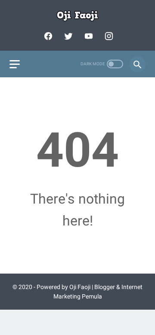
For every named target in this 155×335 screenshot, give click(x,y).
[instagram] (108, 36)
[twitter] (67, 36)
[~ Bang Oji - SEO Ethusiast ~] (77, 15)
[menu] (14, 64)
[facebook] (47, 36)
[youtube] (87, 36)
